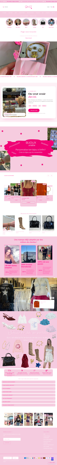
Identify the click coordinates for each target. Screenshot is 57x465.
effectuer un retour (33, 15)
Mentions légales (47, 436)
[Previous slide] (48, 175)
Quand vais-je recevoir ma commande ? (9, 381)
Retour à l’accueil (28, 38)
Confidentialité (46, 437)
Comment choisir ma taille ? (7, 391)
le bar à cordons (22, 12)
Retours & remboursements (49, 444)
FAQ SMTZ (46, 443)
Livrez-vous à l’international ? (7, 398)
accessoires (48, 12)
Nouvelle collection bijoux (28, 59)
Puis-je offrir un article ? (6, 401)
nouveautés (4, 12)
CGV (44, 434)
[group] (9, 23)
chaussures (38, 12)
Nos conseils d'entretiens (48, 439)
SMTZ (7, 460)
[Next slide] (51, 175)
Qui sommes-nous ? (47, 441)
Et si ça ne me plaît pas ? (7, 388)
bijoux (16, 12)
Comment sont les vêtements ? (8, 395)
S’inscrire (7, 442)
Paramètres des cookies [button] (48, 448)
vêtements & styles (30, 12)
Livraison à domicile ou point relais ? (8, 385)
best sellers (11, 12)
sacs (42, 12)
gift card (53, 12)
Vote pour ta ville (34, 110)
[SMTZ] (28, 7)
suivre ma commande (24, 15)
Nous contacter (46, 446)
